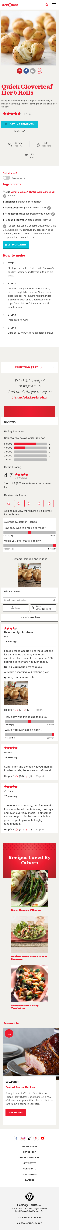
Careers (29, 1180)
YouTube (42, 1138)
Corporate (29, 1169)
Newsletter (29, 1163)
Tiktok (29, 1138)
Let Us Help (29, 1152)
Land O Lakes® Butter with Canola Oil (32, 192)
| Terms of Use (38, 1211)
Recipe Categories (29, 1158)
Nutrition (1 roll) (28, 367)
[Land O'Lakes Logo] (10, 5)
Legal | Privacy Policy (23, 1211)
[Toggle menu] (54, 5)
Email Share (33, 71)
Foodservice (29, 1174)
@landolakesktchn (29, 397)
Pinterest (19, 71)
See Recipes (16, 1112)
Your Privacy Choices (29, 1218)
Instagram (23, 1138)
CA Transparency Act (29, 1223)
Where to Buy (29, 1146)
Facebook (26, 71)
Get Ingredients (21, 124)
